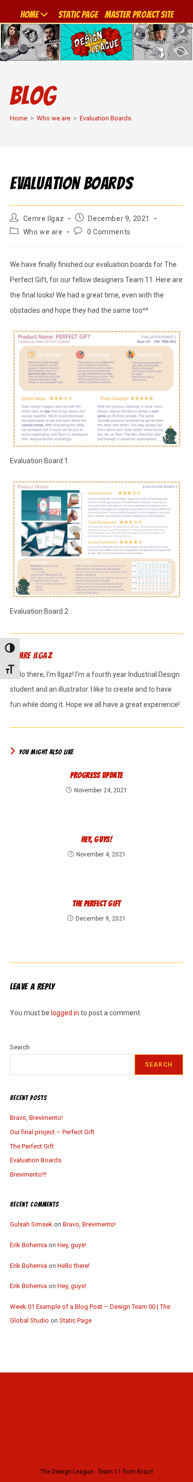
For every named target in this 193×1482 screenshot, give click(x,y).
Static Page (77, 14)
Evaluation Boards (105, 118)
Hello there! (73, 1265)
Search (20, 1047)
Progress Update (96, 775)
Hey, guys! (96, 839)
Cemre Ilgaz (43, 218)
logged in (65, 1013)
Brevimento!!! (28, 1174)
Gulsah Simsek (31, 1224)
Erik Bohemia (28, 1245)
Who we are (43, 232)
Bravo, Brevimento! (36, 1117)
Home (29, 14)
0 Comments (109, 232)
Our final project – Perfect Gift (52, 1132)
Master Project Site (139, 14)
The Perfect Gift (96, 903)
